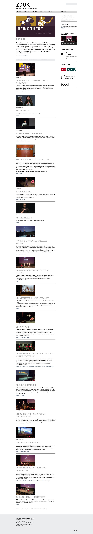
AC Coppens (22, 395)
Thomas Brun (41, 480)
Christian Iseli (22, 92)
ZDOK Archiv (27, 12)
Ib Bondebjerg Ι (23, 337)
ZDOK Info (50, 12)
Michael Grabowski (26, 424)
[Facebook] (73, 530)
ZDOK (23, 5)
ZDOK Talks (35, 12)
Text (20, 141)
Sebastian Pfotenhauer (32, 480)
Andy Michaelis (19, 173)
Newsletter (57, 12)
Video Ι (17, 337)
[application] (69, 40)
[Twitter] (74, 530)
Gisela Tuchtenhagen (32, 366)
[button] (69, 40)
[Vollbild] (75, 43)
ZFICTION (63, 12)
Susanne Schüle (41, 366)
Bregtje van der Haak (24, 451)
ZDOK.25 (19, 12)
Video (17, 92)
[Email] (76, 530)
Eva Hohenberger (26, 141)
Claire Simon (22, 199)
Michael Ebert (22, 480)
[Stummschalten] (73, 43)
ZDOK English (43, 12)
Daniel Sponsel (22, 366)
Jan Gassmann (22, 254)
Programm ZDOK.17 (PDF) (22, 55)
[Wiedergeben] (62, 43)
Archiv (69, 27)
